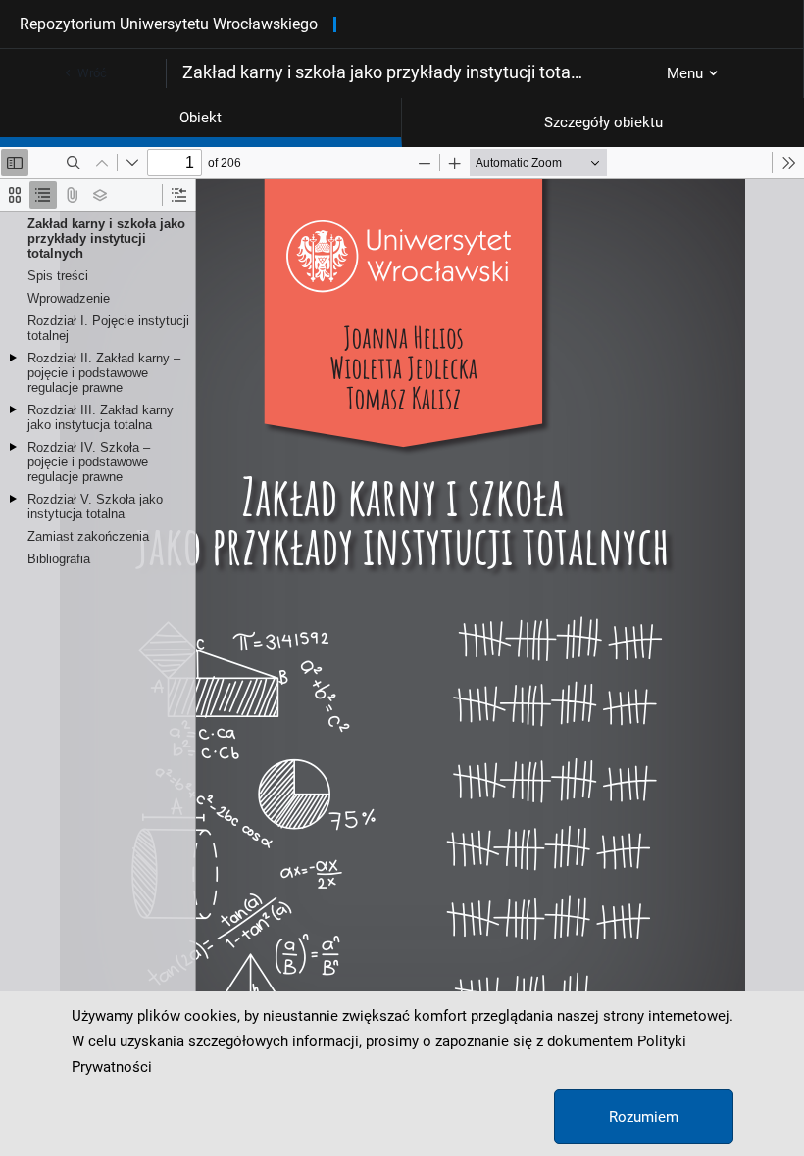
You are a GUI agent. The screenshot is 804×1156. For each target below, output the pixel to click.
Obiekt (200, 117)
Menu (685, 73)
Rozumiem (643, 1117)
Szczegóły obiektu (603, 122)
